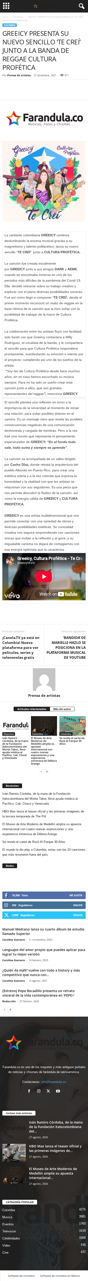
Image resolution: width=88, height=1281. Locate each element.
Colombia (18, 16)
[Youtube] (58, 1091)
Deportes (9, 734)
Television (9, 1231)
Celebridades (11, 1238)
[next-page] (47, 771)
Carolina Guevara (13, 939)
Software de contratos (21, 1275)
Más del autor (62, 709)
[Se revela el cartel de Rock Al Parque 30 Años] (72, 726)
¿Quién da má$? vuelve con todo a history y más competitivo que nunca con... (41, 972)
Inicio (5, 16)
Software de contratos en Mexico (60, 1275)
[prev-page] (41, 771)
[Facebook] (7, 92)
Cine (5, 1252)
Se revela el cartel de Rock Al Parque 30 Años (71, 740)
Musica (7, 1217)
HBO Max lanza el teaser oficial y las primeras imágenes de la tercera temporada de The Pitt (43, 814)
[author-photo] (44, 679)
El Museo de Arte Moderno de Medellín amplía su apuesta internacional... (53, 1173)
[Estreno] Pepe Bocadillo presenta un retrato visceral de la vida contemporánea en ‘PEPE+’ (38, 993)
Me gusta (75, 895)
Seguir (77, 905)
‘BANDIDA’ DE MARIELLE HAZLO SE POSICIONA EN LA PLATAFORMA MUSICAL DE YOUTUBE (66, 647)
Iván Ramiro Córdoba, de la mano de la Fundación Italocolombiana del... (56, 1126)
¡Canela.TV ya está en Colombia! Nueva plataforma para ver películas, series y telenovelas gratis (20, 647)
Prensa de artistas (19, 75)
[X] (49, 1091)
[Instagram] (40, 1091)
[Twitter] (18, 92)
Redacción (9, 1001)
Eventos (8, 1224)
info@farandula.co (53, 1082)
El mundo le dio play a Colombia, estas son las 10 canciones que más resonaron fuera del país (43, 852)
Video (6, 1245)
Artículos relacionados (31, 709)
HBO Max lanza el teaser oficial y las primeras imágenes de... (55, 1148)
